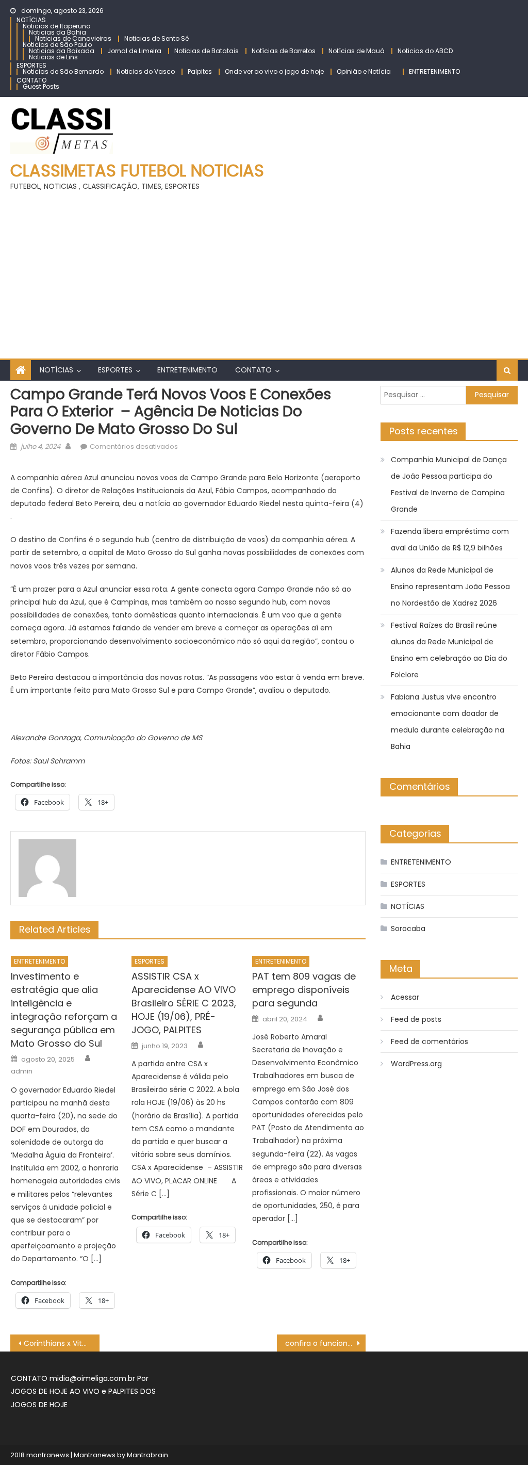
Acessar (405, 997)
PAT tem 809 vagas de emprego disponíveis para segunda (304, 990)
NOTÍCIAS (31, 19)
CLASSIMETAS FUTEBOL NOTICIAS (137, 170)
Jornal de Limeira (134, 50)
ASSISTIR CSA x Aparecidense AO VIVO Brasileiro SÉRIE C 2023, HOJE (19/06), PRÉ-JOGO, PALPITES (183, 1003)
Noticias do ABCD (425, 50)
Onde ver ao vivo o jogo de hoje (274, 71)
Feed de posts (416, 1019)
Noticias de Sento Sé (156, 38)
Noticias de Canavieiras (73, 38)
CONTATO (31, 80)
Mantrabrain (147, 1455)
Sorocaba (408, 928)
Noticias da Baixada (61, 50)
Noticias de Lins (53, 57)
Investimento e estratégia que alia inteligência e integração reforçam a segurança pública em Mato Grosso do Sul (64, 1010)
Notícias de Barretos (284, 50)
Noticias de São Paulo (57, 44)
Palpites (200, 71)
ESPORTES (31, 65)
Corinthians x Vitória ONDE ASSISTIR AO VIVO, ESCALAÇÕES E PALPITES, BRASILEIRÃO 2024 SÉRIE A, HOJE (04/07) (61, 1343)
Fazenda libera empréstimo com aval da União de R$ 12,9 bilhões (450, 539)
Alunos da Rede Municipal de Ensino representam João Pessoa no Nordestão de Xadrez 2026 (450, 586)
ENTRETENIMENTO (434, 71)
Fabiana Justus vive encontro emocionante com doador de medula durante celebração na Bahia (447, 722)
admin (21, 1071)
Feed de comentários (429, 1041)
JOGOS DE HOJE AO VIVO (56, 1391)
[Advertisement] (264, 271)
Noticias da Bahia (57, 32)
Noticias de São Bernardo (63, 71)
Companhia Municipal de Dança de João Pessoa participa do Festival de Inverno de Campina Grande (449, 484)
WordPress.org (416, 1064)
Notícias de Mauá (356, 50)
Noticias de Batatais (206, 50)
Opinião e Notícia (364, 71)
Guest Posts (41, 86)
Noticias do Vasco (146, 71)
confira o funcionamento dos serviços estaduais (325, 1343)
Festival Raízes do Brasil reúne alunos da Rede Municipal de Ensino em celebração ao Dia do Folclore (449, 650)
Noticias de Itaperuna (57, 26)
